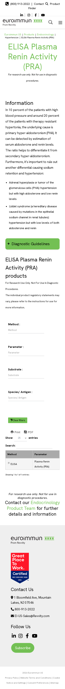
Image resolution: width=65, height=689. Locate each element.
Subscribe (23, 648)
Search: (10, 445)
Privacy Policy (12, 677)
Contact (39, 4)
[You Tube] (43, 15)
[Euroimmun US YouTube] (34, 635)
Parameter (40, 454)
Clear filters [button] (19, 420)
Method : (14, 324)
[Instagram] (29, 15)
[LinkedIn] (21, 15)
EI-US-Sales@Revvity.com (32, 616)
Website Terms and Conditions (35, 677)
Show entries (21, 438)
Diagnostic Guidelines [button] (31, 243)
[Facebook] (36, 15)
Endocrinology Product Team (33, 505)
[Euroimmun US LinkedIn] (14, 635)
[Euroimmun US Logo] (32, 544)
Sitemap (54, 682)
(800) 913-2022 (20, 4)
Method (12, 454)
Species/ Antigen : (20, 392)
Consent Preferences (38, 682)
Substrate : (15, 369)
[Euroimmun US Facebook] (28, 635)
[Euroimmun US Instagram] (21, 635)
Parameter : (16, 347)
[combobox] (20, 438)
